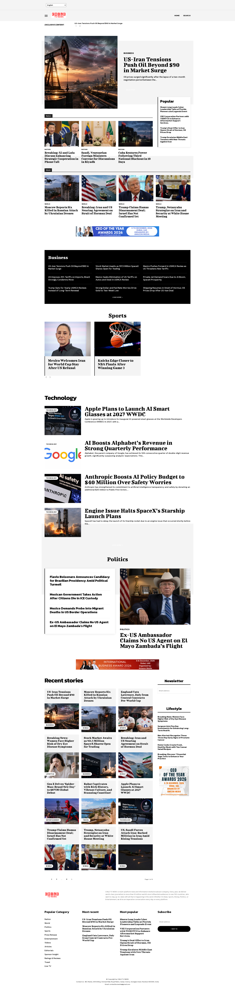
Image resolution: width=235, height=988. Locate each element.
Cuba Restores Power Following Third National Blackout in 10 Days (134, 157)
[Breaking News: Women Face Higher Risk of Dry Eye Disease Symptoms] (62, 765)
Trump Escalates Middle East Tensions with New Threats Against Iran (174, 139)
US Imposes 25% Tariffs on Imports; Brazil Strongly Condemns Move (69, 278)
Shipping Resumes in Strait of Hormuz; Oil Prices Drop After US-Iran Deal (164, 289)
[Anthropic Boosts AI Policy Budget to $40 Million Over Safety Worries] (63, 488)
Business (129, 53)
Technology (51, 410)
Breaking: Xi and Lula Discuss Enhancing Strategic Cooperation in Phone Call (61, 157)
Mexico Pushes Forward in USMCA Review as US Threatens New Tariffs (164, 267)
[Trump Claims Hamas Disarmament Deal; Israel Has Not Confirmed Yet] (136, 188)
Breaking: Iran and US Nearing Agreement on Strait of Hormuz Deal (97, 210)
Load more (116, 297)
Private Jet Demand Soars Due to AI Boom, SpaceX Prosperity (164, 278)
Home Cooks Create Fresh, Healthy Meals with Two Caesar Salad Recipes (172, 747)
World (47, 204)
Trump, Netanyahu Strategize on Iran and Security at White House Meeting (172, 212)
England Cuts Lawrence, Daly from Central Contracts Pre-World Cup (134, 696)
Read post (130, 90)
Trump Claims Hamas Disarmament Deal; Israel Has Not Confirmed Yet (134, 212)
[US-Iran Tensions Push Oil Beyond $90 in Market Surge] (81, 72)
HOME (177, 15)
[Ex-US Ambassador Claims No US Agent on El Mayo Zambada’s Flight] (155, 597)
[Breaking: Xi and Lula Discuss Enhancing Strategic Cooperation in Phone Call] (62, 134)
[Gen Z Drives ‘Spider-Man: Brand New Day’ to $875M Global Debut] (62, 811)
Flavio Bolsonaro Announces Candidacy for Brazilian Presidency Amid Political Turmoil (80, 580)
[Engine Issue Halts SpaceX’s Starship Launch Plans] (63, 522)
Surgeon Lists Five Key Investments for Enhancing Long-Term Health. (173, 728)
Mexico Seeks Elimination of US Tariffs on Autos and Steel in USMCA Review (116, 278)
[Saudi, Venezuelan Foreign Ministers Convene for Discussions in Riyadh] (98, 134)
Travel (86, 820)
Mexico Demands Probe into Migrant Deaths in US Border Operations (77, 610)
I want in (174, 698)
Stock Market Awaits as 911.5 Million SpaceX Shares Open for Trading (117, 267)
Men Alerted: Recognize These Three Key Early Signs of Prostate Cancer (173, 737)
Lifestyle (50, 774)
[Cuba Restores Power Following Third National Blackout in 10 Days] (135, 134)
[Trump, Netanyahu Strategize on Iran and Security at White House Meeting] (173, 188)
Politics (124, 629)
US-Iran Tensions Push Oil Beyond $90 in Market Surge (98, 23)
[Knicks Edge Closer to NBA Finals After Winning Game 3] (117, 339)
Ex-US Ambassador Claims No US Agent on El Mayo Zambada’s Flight (79, 624)
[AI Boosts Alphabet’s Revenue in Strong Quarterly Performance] (63, 454)
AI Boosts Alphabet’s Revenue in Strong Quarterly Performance (128, 445)
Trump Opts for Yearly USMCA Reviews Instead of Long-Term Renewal (67, 289)
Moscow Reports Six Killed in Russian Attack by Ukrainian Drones (61, 210)
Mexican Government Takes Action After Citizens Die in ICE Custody (76, 596)
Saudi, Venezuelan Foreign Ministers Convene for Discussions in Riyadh (98, 157)
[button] (186, 15)
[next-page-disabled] (50, 377)
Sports (123, 728)
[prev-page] (76, 26)
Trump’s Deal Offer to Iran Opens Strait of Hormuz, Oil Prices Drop (173, 130)
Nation (48, 149)
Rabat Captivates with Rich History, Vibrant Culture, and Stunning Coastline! (98, 788)
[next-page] (80, 26)
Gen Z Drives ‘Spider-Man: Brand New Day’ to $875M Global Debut (61, 788)
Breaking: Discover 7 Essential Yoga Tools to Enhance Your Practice (172, 756)
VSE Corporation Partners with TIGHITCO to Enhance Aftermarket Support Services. (174, 119)
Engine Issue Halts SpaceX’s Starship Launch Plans (135, 513)
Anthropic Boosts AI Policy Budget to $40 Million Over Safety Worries (135, 479)
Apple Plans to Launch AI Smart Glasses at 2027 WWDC (127, 411)
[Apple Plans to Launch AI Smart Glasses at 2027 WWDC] (63, 420)
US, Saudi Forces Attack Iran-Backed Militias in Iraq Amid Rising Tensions (135, 834)
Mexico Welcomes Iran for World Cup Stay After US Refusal (66, 364)
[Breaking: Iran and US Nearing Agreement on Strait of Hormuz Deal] (99, 188)
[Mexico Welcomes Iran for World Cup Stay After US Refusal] (68, 339)
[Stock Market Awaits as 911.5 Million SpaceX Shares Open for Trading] (98, 765)
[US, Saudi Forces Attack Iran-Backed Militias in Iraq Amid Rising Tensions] (135, 857)
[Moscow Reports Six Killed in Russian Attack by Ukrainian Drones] (62, 188)
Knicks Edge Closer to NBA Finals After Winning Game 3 (115, 364)
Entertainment (52, 820)
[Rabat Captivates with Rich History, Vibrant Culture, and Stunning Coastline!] (98, 811)
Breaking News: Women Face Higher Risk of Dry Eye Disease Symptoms (60, 742)
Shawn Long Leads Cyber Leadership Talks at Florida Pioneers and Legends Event (173, 109)
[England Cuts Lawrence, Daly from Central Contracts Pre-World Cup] (135, 719)
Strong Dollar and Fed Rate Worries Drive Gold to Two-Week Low (116, 289)
